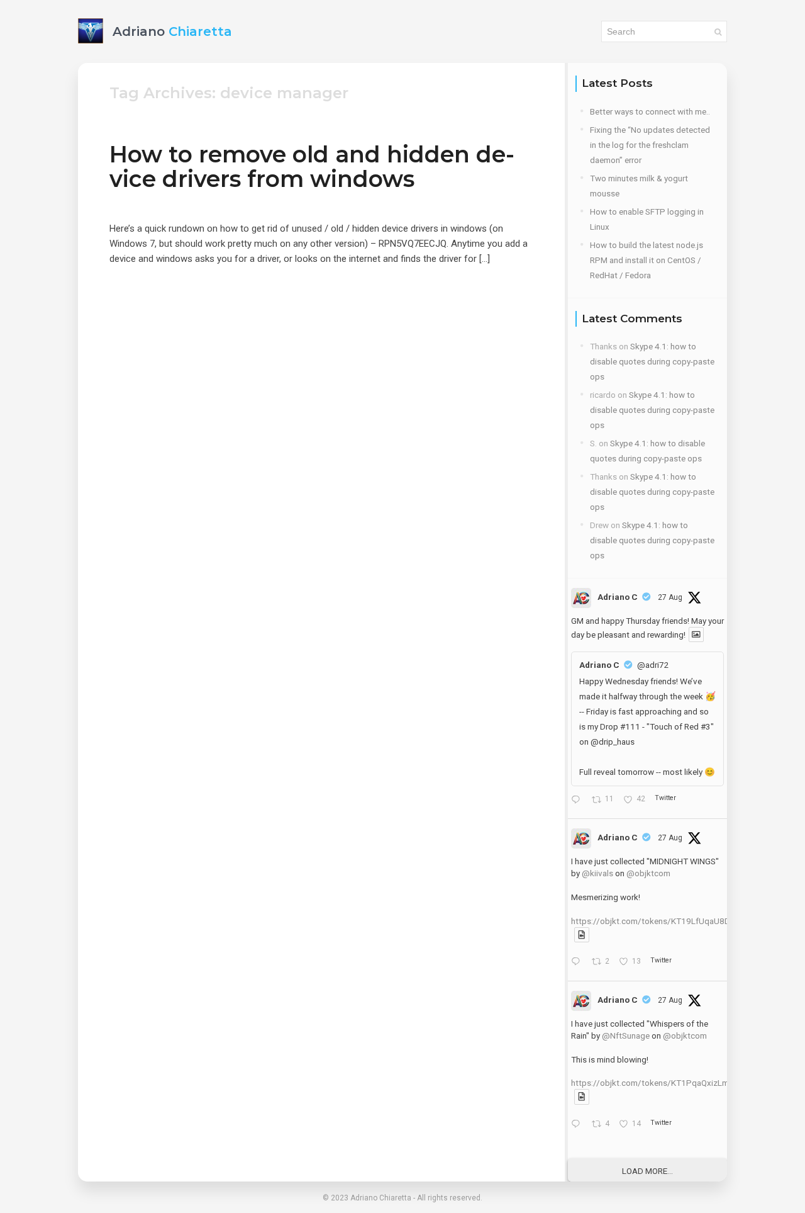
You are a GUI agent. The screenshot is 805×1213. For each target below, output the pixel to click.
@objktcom (648, 873)
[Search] (718, 31)
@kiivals (597, 873)
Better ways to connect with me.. (650, 111)
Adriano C (617, 597)
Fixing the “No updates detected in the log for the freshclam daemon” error (650, 145)
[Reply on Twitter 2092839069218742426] (578, 1125)
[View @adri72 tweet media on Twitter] (696, 634)
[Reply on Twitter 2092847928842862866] (578, 800)
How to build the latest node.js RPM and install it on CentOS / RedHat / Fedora (646, 260)
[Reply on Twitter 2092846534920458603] (578, 962)
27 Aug (670, 597)
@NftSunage (626, 1035)
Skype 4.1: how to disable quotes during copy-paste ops (652, 361)
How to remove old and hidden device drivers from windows (311, 166)
